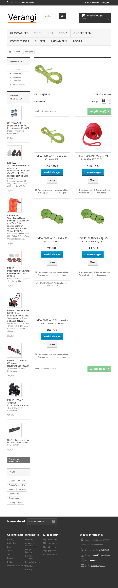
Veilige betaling (18, 85)
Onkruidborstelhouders (17, 566)
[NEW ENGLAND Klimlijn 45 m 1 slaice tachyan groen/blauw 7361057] (92, 216)
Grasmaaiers (19, 33)
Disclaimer (16, 73)
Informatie (16, 61)
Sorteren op (39, 101)
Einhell (12, 481)
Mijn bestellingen (51, 539)
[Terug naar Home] (10, 52)
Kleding (10, 539)
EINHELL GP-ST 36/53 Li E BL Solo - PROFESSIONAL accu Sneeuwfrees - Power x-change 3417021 (18, 315)
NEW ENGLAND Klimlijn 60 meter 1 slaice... (52, 240)
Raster (103, 104)
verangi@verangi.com (101, 555)
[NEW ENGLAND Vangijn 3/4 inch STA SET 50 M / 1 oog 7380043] (92, 134)
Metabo (12, 489)
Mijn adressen (49, 547)
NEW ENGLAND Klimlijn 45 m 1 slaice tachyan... (92, 240)
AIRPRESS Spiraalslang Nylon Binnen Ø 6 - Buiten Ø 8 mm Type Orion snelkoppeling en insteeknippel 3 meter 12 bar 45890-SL (18, 223)
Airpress (22, 489)
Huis (50, 33)
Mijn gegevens (49, 551)
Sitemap (29, 570)
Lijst (109, 104)
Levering (16, 69)
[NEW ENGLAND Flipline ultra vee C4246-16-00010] (52, 298)
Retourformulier (50, 554)
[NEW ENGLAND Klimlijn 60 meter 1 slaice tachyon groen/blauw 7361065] (52, 216)
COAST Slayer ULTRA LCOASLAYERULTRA (18, 441)
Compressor (14, 498)
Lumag (12, 502)
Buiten (40, 41)
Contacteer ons (92, 2)
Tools (63, 33)
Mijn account (51, 534)
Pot (23, 485)
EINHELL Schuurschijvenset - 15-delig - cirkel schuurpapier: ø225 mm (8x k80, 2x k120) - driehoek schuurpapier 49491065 (18, 171)
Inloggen (105, 2)
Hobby (10, 558)
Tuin (37, 33)
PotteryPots (14, 485)
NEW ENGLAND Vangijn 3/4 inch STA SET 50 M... (93, 158)
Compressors (19, 41)
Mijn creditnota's (50, 543)
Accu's (77, 41)
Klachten (29, 566)
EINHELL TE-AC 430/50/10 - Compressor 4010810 (17, 403)
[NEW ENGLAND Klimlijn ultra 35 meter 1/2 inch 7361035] (52, 134)
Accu (20, 502)
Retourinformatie (32, 562)
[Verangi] (23, 18)
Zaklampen (59, 41)
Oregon (21, 481)
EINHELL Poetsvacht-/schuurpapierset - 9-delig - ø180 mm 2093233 (20, 272)
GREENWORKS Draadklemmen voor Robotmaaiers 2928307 (18, 125)
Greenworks (14, 494)
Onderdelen (82, 33)
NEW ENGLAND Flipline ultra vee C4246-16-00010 (52, 322)
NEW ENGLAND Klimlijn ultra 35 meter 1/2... (52, 158)
